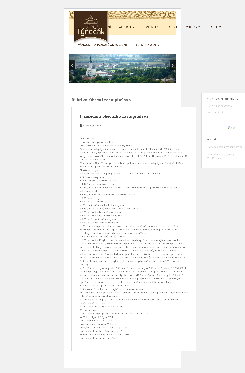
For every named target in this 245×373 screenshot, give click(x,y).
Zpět (72, 65)
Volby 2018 (194, 27)
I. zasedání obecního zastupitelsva (114, 116)
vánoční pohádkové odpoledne (103, 45)
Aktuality (126, 27)
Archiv (216, 27)
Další (173, 65)
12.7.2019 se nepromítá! (219, 105)
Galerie (172, 27)
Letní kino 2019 (147, 45)
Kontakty (150, 27)
